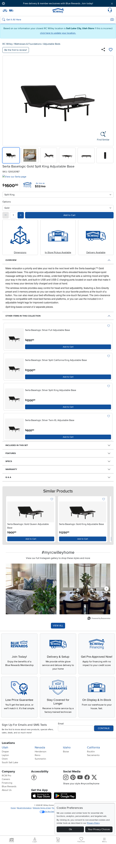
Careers (6, 779)
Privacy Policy (93, 823)
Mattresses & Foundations (28, 43)
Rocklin (91, 751)
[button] (16, 3)
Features (10, 453)
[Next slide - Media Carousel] (106, 588)
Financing (7, 782)
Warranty (11, 469)
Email (61, 723)
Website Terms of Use (42, 808)
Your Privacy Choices (99, 829)
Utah (5, 747)
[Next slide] (110, 100)
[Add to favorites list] (111, 50)
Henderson (40, 751)
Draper (5, 751)
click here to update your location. (58, 33)
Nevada (40, 747)
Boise (66, 751)
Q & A (8, 477)
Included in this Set (16, 445)
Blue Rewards (9, 786)
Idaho (67, 747)
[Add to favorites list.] (108, 326)
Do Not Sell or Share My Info (56, 811)
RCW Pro (6, 775)
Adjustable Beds (51, 43)
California (93, 747)
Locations (8, 743)
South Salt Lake (10, 762)
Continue (104, 728)
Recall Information (24, 808)
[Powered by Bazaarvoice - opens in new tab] (99, 619)
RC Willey (7, 43)
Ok (70, 829)
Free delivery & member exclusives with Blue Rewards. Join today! (58, 3)
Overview (10, 260)
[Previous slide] (6, 100)
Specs (8, 461)
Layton (5, 755)
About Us (6, 790)
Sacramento (93, 755)
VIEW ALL (58, 625)
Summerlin (40, 758)
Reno (37, 755)
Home (13, 808)
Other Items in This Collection (22, 316)
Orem (5, 758)
